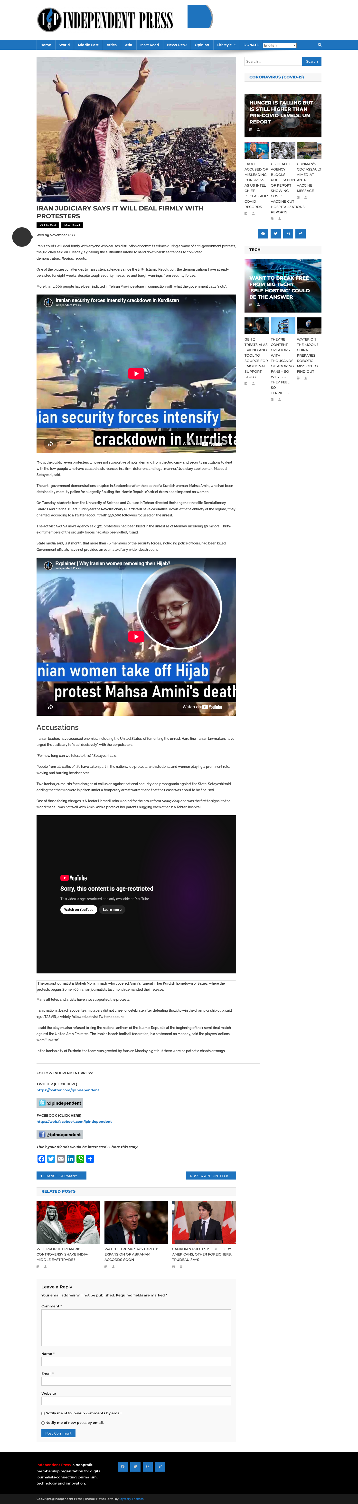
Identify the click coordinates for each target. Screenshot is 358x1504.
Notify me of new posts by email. (75, 1422)
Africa (112, 45)
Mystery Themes (131, 1499)
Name (48, 1354)
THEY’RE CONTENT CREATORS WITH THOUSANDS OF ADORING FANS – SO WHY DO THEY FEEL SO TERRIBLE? (282, 366)
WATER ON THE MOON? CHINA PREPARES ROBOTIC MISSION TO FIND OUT (307, 355)
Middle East (88, 45)
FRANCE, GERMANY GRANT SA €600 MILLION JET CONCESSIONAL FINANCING (64, 1176)
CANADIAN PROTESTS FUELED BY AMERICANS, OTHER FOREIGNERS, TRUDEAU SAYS (202, 1254)
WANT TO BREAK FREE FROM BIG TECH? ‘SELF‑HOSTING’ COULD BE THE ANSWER (279, 287)
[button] (22, 237)
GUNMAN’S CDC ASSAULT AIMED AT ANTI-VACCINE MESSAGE (309, 177)
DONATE (251, 45)
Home (45, 45)
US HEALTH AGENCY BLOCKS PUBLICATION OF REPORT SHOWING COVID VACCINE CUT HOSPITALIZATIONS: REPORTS (283, 188)
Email (47, 1373)
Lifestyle (224, 45)
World (64, 45)
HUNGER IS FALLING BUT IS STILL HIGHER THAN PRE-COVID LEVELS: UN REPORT (281, 112)
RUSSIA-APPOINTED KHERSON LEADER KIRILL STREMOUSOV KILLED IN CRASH (213, 1176)
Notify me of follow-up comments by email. (84, 1413)
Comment (51, 1306)
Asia (128, 45)
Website (48, 1393)
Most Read (149, 45)
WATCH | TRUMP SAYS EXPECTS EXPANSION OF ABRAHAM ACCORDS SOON (132, 1254)
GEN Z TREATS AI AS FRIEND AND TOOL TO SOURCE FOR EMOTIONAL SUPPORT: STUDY (256, 358)
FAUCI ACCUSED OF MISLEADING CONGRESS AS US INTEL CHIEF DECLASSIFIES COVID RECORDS (257, 185)
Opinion (202, 45)
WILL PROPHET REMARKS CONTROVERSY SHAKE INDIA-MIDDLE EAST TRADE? (62, 1254)
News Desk (177, 45)
